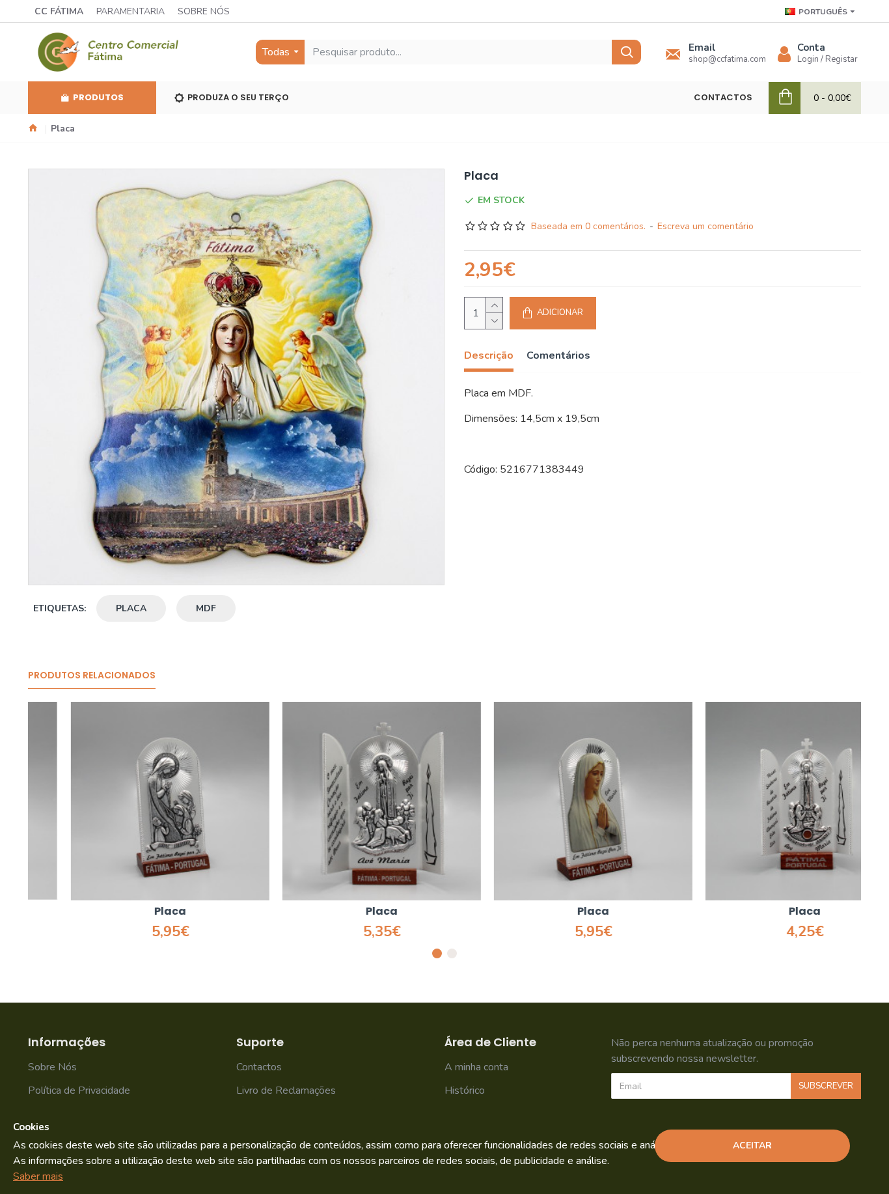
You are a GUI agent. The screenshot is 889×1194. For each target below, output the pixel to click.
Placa (127, 912)
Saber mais (38, 1176)
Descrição (488, 356)
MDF (206, 608)
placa (131, 608)
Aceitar (752, 1145)
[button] (437, 953)
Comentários (558, 356)
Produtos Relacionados (92, 676)
